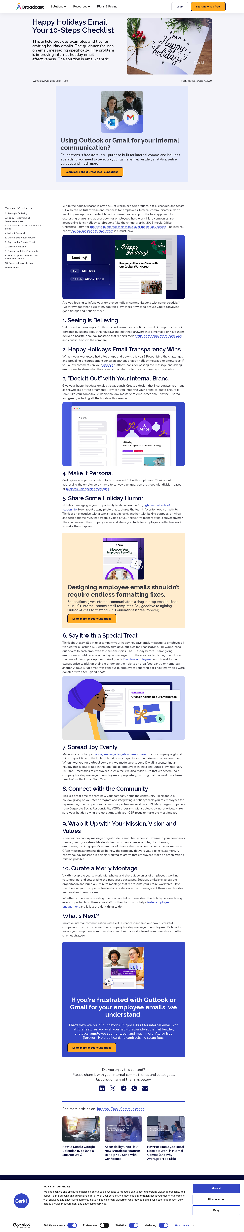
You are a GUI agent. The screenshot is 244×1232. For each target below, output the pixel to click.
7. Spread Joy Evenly (15, 246)
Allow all (216, 1188)
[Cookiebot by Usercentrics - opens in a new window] (21, 1225)
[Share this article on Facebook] (123, 1088)
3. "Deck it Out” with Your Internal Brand (23, 227)
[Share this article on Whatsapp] (134, 1088)
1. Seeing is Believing (16, 213)
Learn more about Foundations (91, 619)
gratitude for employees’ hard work (158, 336)
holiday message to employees (92, 231)
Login (179, 6)
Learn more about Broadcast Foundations (92, 172)
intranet (108, 365)
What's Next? (12, 267)
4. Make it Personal (15, 233)
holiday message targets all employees (119, 754)
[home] (41, 6)
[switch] (104, 1225)
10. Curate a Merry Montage (19, 263)
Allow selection (216, 1199)
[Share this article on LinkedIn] (102, 1088)
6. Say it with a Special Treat (20, 242)
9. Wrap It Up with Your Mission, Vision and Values (22, 257)
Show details (182, 1225)
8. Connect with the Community (21, 251)
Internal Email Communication (121, 1109)
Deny (216, 1210)
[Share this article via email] (145, 1088)
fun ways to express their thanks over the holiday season (128, 227)
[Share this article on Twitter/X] (113, 1088)
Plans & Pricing (107, 6)
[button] (58, 6)
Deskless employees (137, 659)
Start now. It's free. (208, 6)
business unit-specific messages (87, 489)
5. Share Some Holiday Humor (20, 237)
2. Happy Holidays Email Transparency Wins (17, 220)
